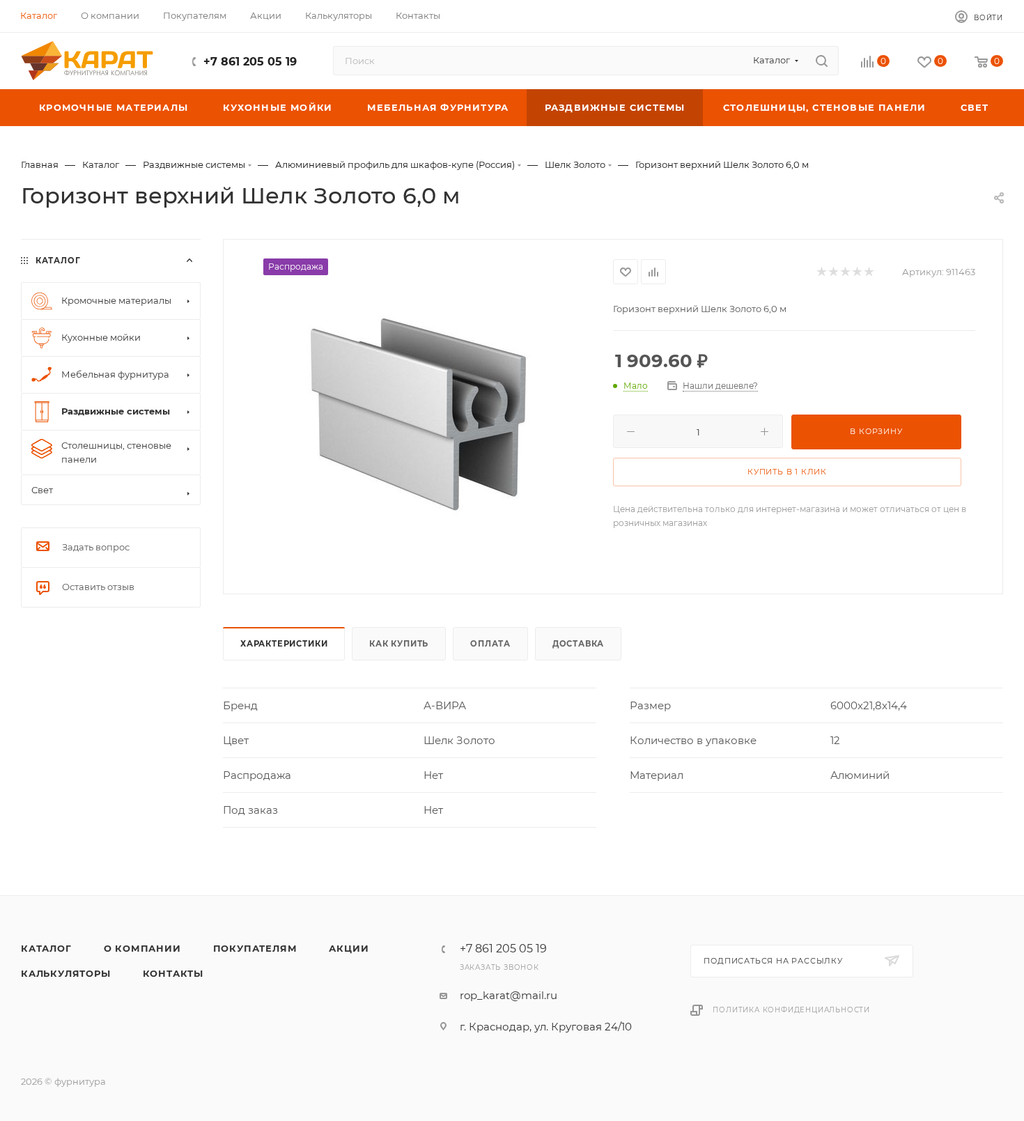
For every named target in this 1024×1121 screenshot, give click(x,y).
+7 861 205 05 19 (250, 61)
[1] (821, 272)
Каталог (46, 948)
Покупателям (255, 948)
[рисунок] (418, 415)
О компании (142, 948)
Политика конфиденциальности (791, 1009)
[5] (868, 272)
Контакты (173, 973)
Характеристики (283, 644)
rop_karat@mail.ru (508, 995)
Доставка (578, 644)
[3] (845, 272)
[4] (856, 272)
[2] (833, 272)
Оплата (490, 644)
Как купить (398, 644)
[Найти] (822, 60)
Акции (349, 948)
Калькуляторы (66, 973)
